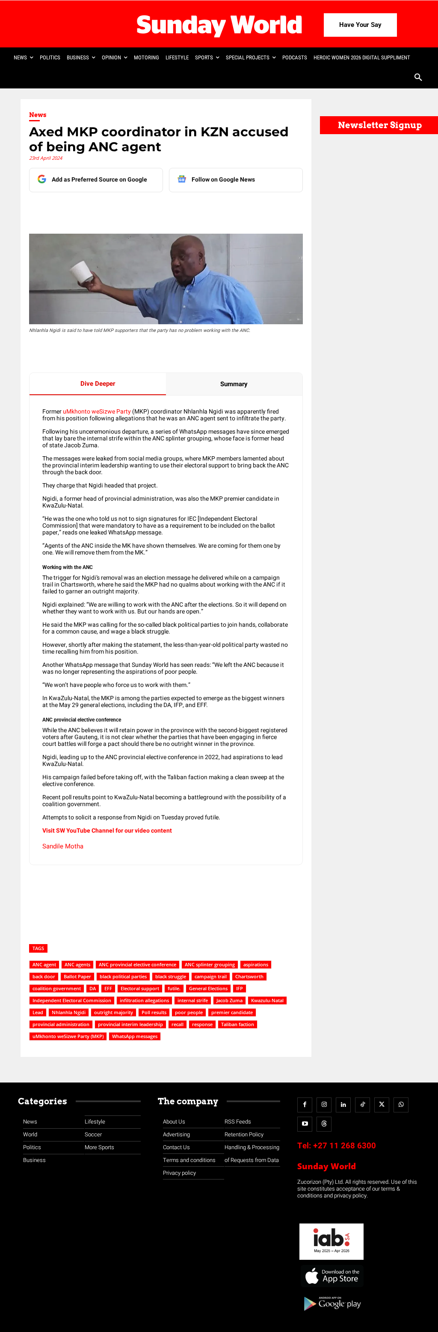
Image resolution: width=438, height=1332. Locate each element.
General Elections (208, 988)
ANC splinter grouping (210, 964)
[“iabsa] (331, 1260)
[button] (418, 78)
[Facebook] (89, 209)
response (202, 1024)
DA (92, 988)
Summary (234, 384)
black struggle (170, 976)
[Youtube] (304, 1124)
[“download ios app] (331, 1287)
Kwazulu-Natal (267, 1000)
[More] (208, 209)
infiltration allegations (144, 1000)
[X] (128, 209)
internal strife (193, 1000)
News (38, 115)
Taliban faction (237, 1024)
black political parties (123, 976)
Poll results (154, 1012)
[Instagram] (324, 1104)
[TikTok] (362, 1104)
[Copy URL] (187, 209)
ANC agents (77, 964)
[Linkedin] (109, 209)
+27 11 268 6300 (344, 1146)
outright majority (113, 1012)
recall (177, 1024)
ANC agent (44, 964)
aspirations (255, 964)
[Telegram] (148, 209)
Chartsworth (249, 976)
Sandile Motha (62, 846)
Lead (38, 1012)
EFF (108, 988)
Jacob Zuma (229, 1000)
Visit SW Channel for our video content (107, 830)
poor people (189, 1012)
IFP (239, 988)
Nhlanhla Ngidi (69, 1012)
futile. (174, 988)
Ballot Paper (77, 976)
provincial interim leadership (130, 1024)
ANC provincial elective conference (137, 964)
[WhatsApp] (168, 209)
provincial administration (61, 1024)
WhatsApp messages (134, 1036)
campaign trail (211, 976)
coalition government (57, 988)
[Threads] (324, 1124)
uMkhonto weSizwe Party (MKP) (68, 1036)
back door (44, 976)
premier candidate (232, 1012)
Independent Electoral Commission (72, 1000)
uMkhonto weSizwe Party (97, 411)
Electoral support (140, 988)
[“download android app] (331, 1314)
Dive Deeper (97, 383)
